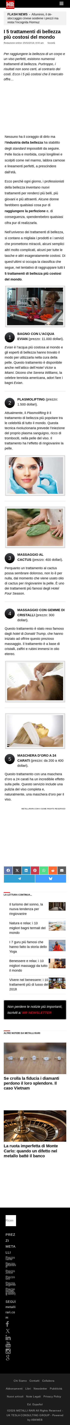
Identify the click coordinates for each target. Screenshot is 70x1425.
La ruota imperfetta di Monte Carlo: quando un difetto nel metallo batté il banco (31, 1151)
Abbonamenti (14, 1388)
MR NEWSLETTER (37, 1013)
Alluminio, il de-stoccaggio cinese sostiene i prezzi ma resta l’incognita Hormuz (32, 18)
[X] (8, 1332)
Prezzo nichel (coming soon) (10, 1291)
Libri (28, 1388)
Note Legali (33, 1396)
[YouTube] (8, 1345)
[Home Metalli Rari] (10, 8)
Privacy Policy (52, 1396)
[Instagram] (8, 1352)
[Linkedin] (8, 1338)
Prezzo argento (11, 1284)
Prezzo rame (10, 1258)
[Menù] (62, 3)
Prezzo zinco (10, 1272)
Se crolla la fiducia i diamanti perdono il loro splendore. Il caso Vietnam (31, 1083)
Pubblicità (56, 1388)
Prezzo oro (10, 1278)
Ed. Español (35, 1404)
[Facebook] (7, 1325)
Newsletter (40, 1388)
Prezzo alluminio (11, 1265)
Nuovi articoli (15, 1396)
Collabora (48, 1380)
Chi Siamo (20, 1380)
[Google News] (8, 1359)
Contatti (34, 1380)
